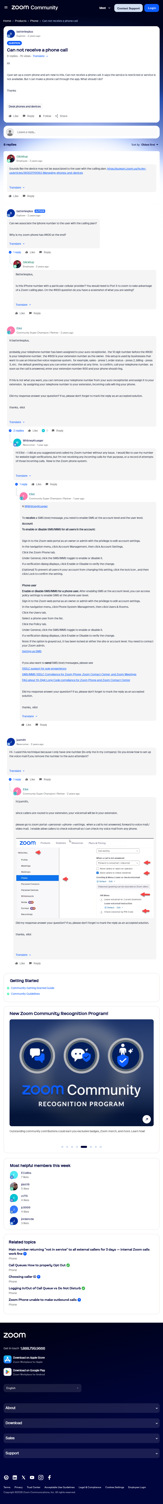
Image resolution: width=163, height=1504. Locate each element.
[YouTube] (32, 1477)
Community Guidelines (25, 994)
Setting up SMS (32, 651)
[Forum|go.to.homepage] (35, 8)
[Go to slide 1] (62, 1147)
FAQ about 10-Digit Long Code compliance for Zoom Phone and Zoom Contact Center (76, 680)
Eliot (19, 328)
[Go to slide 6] (89, 1147)
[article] (81, 177)
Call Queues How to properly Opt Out (37, 1265)
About (11, 1407)
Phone (34, 21)
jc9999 (25, 1207)
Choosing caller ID (22, 1277)
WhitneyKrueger (33, 440)
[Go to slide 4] (77, 1147)
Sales (10, 1438)
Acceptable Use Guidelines (60, 1487)
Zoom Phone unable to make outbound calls (43, 1300)
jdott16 (25, 1184)
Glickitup (22, 156)
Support (12, 1453)
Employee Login (137, 1487)
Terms (7, 1487)
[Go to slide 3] (72, 1147)
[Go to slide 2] (67, 1147)
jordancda (27, 1219)
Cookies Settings (114, 1487)
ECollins (26, 1173)
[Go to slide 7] (96, 1147)
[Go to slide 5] (82, 1147)
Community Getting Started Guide (32, 988)
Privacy (19, 1487)
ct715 (24, 1196)
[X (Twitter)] (23, 1477)
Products (20, 21)
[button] (6, 8)
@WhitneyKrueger (36, 506)
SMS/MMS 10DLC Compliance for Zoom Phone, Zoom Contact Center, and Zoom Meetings (79, 674)
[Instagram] (40, 1477)
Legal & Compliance (90, 1487)
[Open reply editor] (82, 132)
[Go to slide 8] (101, 1147)
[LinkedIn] (14, 1477)
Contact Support (128, 8)
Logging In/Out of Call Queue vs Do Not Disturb (45, 1288)
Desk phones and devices (25, 106)
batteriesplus (24, 31)
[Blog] (6, 1477)
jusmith (21, 740)
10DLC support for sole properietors (44, 668)
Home (7, 21)
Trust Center (33, 1487)
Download (14, 1423)
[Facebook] (49, 1477)
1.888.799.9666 (32, 1348)
